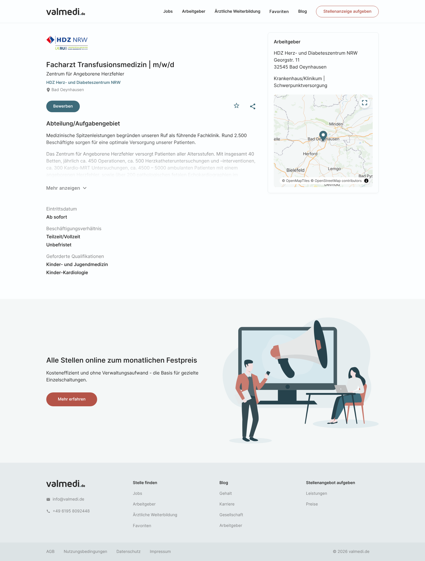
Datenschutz (129, 551)
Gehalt (225, 493)
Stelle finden (145, 482)
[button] (323, 137)
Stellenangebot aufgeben (330, 482)
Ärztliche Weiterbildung (237, 11)
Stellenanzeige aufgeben (347, 11)
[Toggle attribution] (366, 180)
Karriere (226, 504)
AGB (50, 551)
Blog (302, 11)
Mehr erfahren (72, 399)
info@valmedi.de (68, 499)
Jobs (168, 11)
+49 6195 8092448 (71, 511)
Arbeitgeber (193, 11)
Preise (312, 504)
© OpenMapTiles (296, 180)
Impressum (160, 551)
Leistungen (316, 493)
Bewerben (63, 106)
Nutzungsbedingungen (85, 551)
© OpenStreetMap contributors (336, 180)
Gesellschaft (231, 514)
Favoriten (279, 11)
